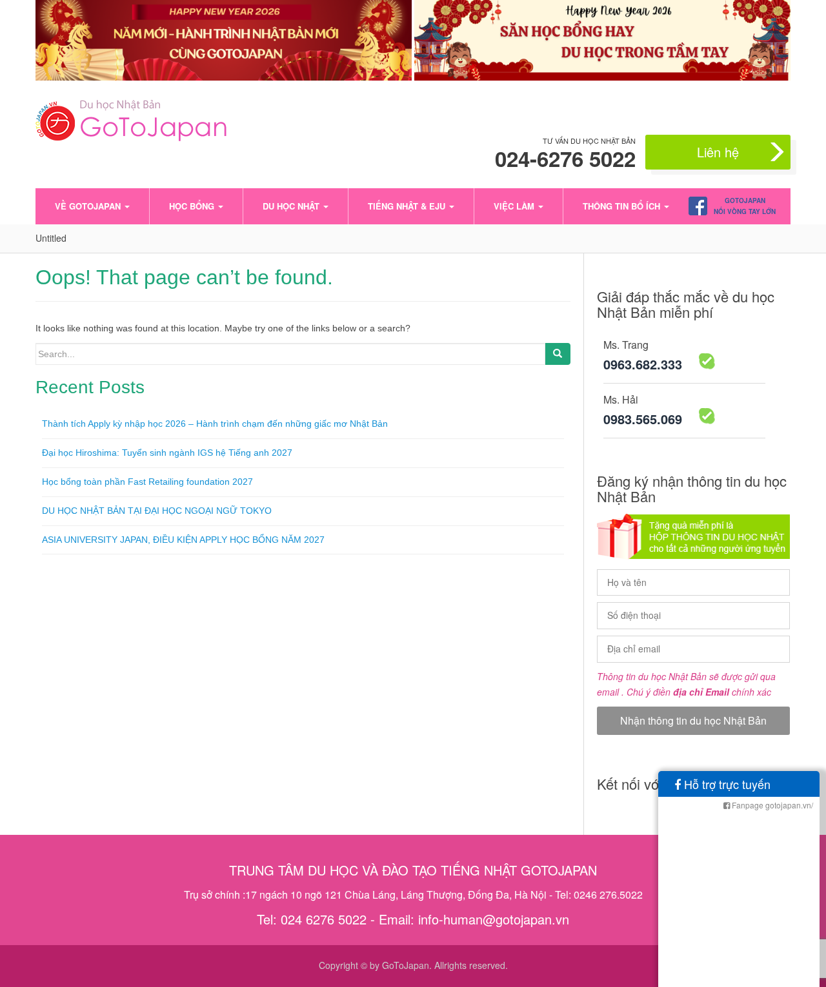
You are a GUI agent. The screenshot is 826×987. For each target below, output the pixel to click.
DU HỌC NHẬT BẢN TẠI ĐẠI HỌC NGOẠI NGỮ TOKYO (157, 510)
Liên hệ (718, 151)
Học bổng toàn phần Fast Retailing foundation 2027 (147, 481)
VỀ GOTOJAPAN (89, 206)
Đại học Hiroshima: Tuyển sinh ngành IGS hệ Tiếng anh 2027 (167, 452)
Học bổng (193, 206)
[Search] (557, 354)
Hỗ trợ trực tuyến (726, 784)
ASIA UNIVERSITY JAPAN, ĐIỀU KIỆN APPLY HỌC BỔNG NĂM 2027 (183, 539)
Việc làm (515, 206)
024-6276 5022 (565, 158)
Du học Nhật (292, 206)
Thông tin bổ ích (623, 206)
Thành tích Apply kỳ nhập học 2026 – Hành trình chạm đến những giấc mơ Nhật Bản (215, 423)
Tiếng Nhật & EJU (408, 206)
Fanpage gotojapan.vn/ (771, 804)
